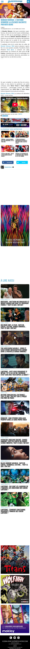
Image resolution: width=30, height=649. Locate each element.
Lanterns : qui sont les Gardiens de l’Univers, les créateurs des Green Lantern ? (14, 488)
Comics (2, 27)
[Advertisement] (15, 69)
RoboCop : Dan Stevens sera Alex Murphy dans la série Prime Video (14, 419)
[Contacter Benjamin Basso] (13, 167)
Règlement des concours (15, 648)
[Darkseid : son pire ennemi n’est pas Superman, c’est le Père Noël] (8, 134)
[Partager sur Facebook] (8, 162)
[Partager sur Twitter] (22, 162)
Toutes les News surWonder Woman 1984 (15, 241)
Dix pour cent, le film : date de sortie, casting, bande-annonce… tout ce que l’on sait (13, 327)
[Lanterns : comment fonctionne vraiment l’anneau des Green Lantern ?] (15, 499)
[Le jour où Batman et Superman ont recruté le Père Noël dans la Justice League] (22, 134)
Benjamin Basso (7, 28)
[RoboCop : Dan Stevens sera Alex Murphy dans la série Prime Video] (15, 408)
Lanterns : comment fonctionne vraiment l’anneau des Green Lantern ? (13, 511)
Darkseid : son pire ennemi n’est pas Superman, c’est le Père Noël (7, 141)
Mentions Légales (15, 642)
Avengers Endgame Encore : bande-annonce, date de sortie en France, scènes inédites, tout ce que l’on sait (15, 441)
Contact (15, 646)
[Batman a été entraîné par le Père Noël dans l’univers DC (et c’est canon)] (22, 148)
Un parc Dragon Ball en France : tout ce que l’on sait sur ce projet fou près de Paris (14, 396)
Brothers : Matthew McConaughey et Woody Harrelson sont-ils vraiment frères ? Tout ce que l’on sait (15, 303)
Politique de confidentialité (15, 644)
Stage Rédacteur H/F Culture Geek (15, 647)
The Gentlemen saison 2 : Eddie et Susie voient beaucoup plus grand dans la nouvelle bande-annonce (14, 350)
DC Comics (5, 115)
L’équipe (15, 645)
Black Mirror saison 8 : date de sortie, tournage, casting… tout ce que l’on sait (14, 465)
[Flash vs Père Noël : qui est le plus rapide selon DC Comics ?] (8, 148)
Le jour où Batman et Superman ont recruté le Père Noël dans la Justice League (21, 141)
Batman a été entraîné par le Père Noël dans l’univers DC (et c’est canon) (21, 155)
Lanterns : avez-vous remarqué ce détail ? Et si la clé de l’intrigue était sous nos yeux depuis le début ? (15, 373)
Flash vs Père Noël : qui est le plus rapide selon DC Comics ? (7, 155)
